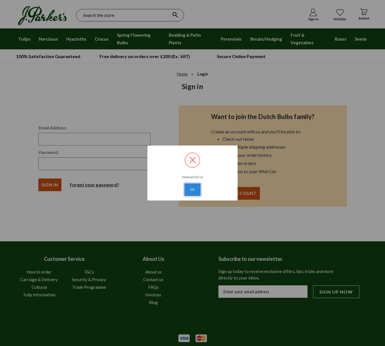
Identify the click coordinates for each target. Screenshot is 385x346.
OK (192, 189)
